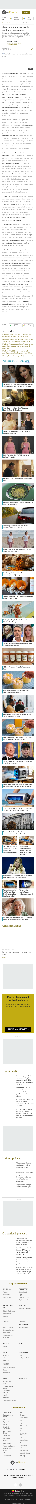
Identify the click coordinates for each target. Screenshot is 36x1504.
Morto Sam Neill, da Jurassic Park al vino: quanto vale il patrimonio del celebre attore (24, 1092)
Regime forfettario (24, 1300)
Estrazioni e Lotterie (9, 1311)
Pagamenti (6, 1422)
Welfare (5, 1441)
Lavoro (5, 1322)
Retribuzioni (6, 1333)
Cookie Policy (28, 1499)
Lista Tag (22, 1456)
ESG (4, 1358)
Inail (21, 1443)
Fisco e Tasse (23, 1289)
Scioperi (5, 1316)
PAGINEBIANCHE (12, 1495)
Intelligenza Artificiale (25, 1358)
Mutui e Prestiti (23, 1327)
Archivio (21, 1477)
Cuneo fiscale (24, 1440)
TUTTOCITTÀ (20, 1495)
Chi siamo (7, 1499)
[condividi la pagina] (32, 49)
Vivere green (6, 1372)
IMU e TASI (23, 1425)
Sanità (8, 22)
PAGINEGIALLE (17, 1493)
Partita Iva (6, 1397)
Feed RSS (14, 1477)
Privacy (21, 1499)
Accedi (26, 12)
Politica (6, 1343)
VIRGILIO (10, 1493)
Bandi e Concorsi (8, 1327)
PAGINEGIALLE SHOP (27, 1493)
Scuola (5, 1424)
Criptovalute (6, 1384)
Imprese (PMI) (7, 1297)
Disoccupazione (7, 1335)
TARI (21, 1448)
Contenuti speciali (9, 1475)
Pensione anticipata (25, 1308)
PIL (21, 1430)
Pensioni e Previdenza (9, 1400)
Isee (21, 1437)
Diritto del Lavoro (8, 1330)
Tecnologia (23, 1352)
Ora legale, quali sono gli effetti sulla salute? (17, 356)
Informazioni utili (8, 1307)
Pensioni (22, 1305)
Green (5, 1352)
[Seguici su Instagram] (20, 1485)
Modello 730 (23, 1445)
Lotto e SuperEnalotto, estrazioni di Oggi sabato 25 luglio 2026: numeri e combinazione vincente (24, 1080)
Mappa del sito (28, 1475)
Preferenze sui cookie (15, 1501)
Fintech (21, 1355)
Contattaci (19, 1475)
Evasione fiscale (23, 1297)
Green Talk (6, 1360)
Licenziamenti (7, 1455)
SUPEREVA (25, 1497)
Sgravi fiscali (6, 1438)
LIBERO (5, 1493)
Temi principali (24, 1450)
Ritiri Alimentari (7, 1313)
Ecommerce (6, 1435)
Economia (6, 1289)
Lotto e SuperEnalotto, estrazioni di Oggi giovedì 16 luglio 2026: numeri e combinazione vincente (24, 1114)
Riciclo (5, 1370)
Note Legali (14, 1499)
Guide (5, 1378)
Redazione (23, 1378)
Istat (21, 1428)
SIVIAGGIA (30, 1495)
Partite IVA (6, 1338)
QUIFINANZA (11, 1497)
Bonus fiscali (23, 1292)
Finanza (5, 1292)
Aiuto (24, 1501)
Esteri (21, 1343)
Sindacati (22, 1415)
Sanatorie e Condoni (9, 1446)
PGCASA (5, 1495)
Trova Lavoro (7, 1325)
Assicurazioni (7, 1381)
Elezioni (5, 1346)
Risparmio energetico (9, 1367)
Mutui (4, 1395)
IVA (4, 1453)
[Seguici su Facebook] (15, 1485)
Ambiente (6, 1355)
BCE (21, 1420)
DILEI (25, 1495)
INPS (4, 1419)
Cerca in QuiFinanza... (16, 1470)
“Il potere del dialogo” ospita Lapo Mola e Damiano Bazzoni (23, 1165)
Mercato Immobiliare (23, 1323)
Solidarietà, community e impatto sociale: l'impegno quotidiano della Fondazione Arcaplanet (24, 1177)
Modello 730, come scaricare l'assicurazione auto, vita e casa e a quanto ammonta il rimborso (17, 346)
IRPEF (21, 1412)
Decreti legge (7, 1412)
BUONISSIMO (18, 1497)
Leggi (20, 1295)
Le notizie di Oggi (25, 1453)
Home (4, 22)
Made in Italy (7, 1443)
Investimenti (6, 1295)
